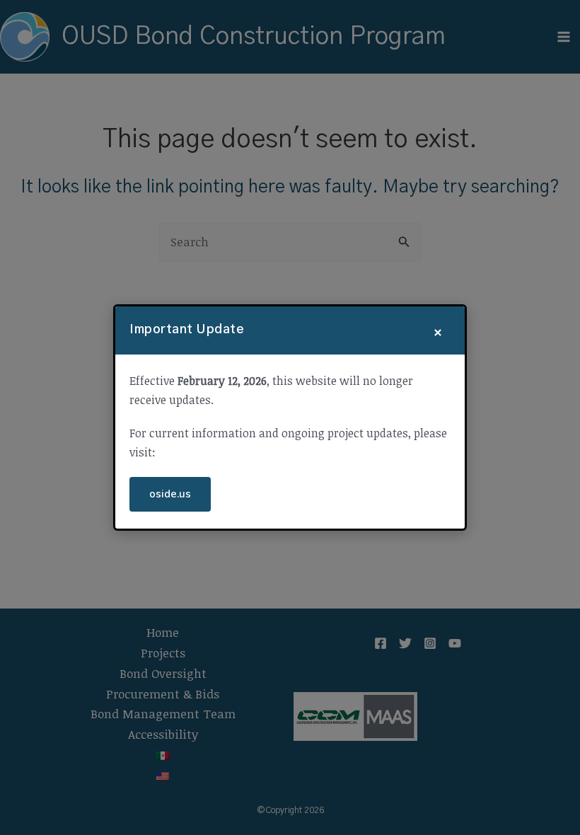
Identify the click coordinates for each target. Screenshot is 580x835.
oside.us (170, 494)
